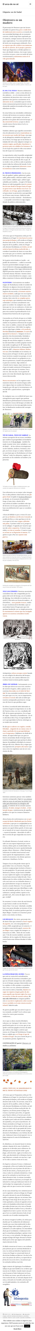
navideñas (27, 1317)
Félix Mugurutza (17, 1314)
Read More (17, 1329)
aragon (4, 1316)
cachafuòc (26, 1316)
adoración (26, 1314)
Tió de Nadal (16, 442)
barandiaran (19, 1316)
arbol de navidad (11, 1316)
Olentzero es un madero (12, 21)
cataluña (5, 1317)
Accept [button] (27, 1326)
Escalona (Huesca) (25, 497)
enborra (10, 1317)
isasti (14, 1317)
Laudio (17, 1317)
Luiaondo (22, 1317)
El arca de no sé (10, 4)
